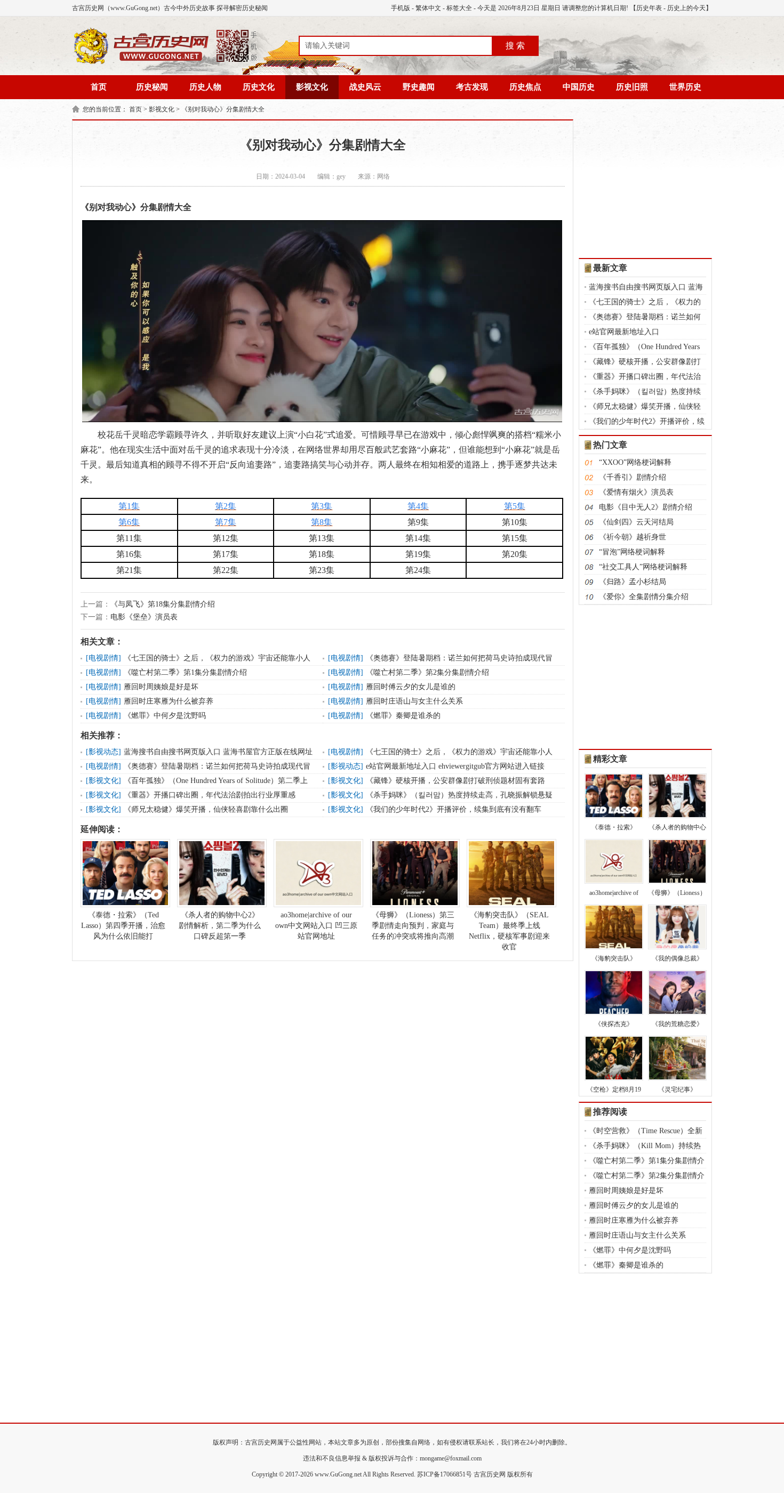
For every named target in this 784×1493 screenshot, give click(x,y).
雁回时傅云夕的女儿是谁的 (410, 687)
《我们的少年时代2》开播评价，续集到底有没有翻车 (453, 809)
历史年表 (649, 8)
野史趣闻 (419, 87)
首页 (99, 87)
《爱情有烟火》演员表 (636, 492)
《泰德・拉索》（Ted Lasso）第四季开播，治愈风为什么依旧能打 (123, 925)
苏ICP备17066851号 (444, 1474)
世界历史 (685, 87)
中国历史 (579, 87)
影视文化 (312, 87)
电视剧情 (103, 658)
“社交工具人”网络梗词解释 (643, 567)
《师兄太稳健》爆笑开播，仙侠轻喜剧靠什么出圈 (206, 809)
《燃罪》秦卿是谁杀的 (403, 716)
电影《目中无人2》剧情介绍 (645, 507)
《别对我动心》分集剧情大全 (223, 109)
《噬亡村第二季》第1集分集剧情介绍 (185, 672)
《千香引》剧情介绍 (632, 477)
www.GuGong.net (338, 1474)
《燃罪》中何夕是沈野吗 (165, 716)
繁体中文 (428, 8)
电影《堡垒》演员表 (144, 617)
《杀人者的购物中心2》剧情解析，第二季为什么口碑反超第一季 (220, 925)
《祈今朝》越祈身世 (632, 537)
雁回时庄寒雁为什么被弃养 (168, 701)
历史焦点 (525, 87)
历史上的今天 (686, 8)
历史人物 (205, 87)
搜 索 (515, 45)
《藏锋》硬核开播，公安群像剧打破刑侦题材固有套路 (455, 781)
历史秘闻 (152, 87)
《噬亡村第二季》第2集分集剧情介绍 (427, 672)
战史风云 (365, 87)
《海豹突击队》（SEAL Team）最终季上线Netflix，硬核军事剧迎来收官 (509, 931)
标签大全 (459, 8)
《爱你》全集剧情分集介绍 (644, 597)
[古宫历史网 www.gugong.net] (165, 62)
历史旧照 (632, 87)
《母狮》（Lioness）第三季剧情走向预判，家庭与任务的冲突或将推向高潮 (413, 925)
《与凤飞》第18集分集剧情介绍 (162, 604)
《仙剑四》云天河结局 (636, 522)
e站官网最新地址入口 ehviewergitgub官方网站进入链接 (455, 766)
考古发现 (472, 87)
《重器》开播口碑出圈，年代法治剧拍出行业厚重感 (209, 795)
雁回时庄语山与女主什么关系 (414, 701)
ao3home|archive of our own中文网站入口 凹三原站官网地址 (316, 925)
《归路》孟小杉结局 (632, 582)
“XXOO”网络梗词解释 (635, 462)
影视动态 (103, 752)
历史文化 (259, 87)
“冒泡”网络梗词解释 (632, 552)
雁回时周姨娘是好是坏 (161, 687)
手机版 (400, 8)
